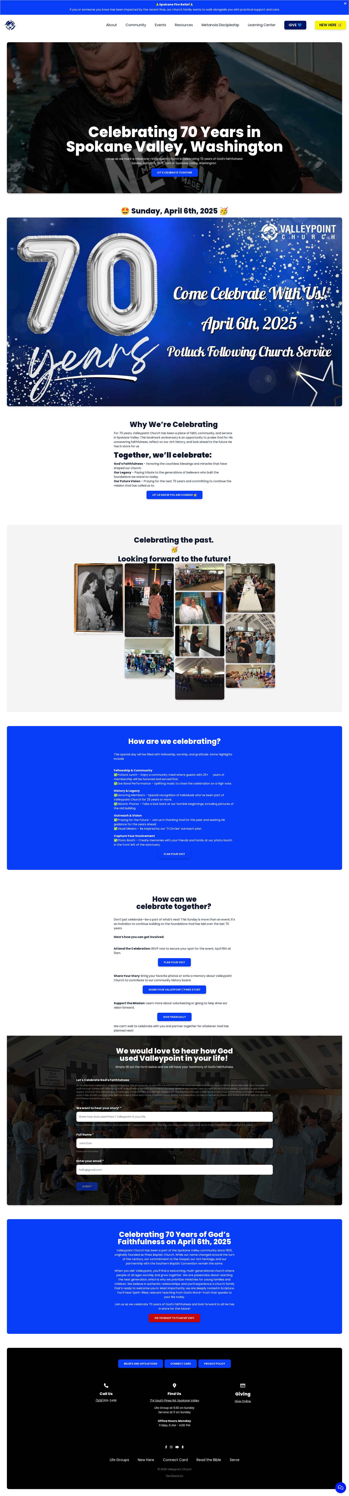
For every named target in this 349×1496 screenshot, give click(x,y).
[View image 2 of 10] (149, 600)
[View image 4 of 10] (199, 577)
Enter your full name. (87, 1151)
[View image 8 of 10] (250, 588)
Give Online (243, 1401)
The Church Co (174, 1475)
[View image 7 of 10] (199, 679)
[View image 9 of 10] (250, 638)
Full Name (85, 1135)
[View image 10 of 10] (250, 676)
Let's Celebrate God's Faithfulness (102, 1080)
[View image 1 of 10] (98, 599)
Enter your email (90, 1161)
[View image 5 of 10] (199, 608)
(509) (100, 1400)
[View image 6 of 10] (199, 641)
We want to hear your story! (99, 1108)
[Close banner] (345, 4)
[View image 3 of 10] (149, 658)
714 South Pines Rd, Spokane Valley (174, 1400)
